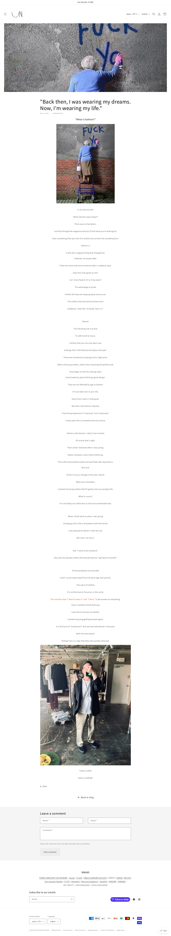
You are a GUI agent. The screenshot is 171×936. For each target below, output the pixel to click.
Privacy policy (67, 930)
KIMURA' (112, 881)
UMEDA (119, 878)
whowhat (75, 881)
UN (35, 930)
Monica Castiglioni (89, 881)
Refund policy (56, 930)
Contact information (107, 930)
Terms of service (80, 930)
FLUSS (79, 878)
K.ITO (66, 881)
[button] (5, 14)
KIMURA (121, 881)
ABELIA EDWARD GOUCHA (95, 878)
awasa (72, 878)
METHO (127, 878)
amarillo (103, 881)
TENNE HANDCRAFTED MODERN (53, 878)
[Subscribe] (71, 899)
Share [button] (45, 786)
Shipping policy (93, 930)
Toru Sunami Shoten (53, 881)
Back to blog (87, 797)
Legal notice (121, 930)
